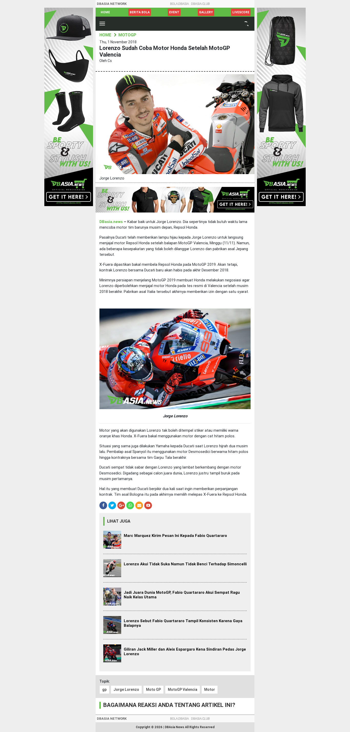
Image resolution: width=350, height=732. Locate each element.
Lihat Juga (118, 521)
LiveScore (240, 12)
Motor (209, 689)
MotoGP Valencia (182, 689)
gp (104, 689)
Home (105, 12)
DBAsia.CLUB (200, 4)
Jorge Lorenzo (126, 689)
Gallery (206, 12)
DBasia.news (111, 221)
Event (174, 12)
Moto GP (153, 689)
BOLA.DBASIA (179, 4)
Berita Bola (140, 12)
